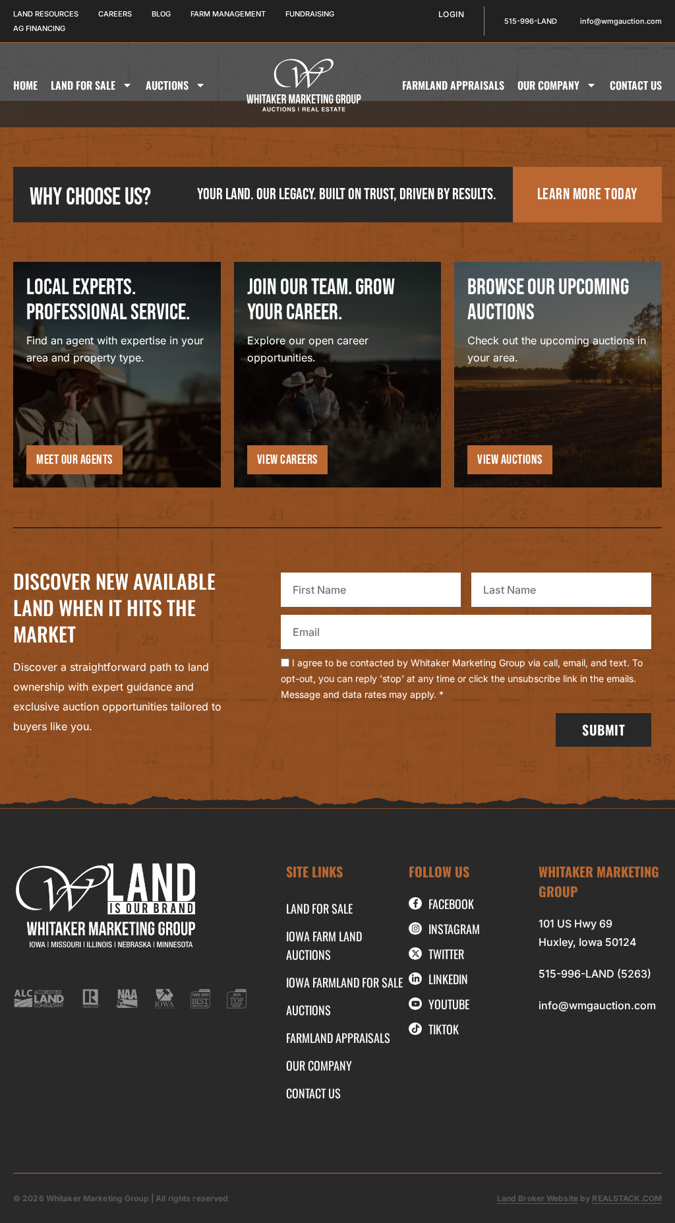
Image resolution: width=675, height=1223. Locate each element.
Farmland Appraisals (453, 85)
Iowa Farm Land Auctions (324, 945)
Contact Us (636, 85)
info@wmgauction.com (597, 1005)
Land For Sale (83, 85)
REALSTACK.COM (627, 1198)
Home (25, 85)
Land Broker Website (537, 1198)
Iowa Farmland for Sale (344, 982)
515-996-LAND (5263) (595, 973)
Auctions (167, 85)
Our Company (548, 85)
